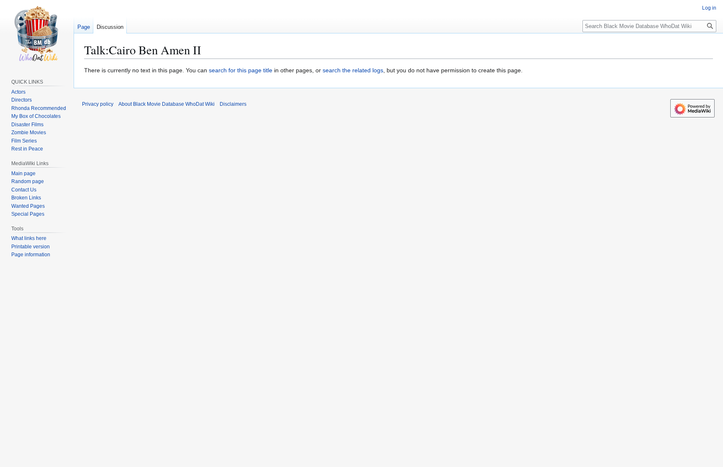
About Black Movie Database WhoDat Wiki (166, 104)
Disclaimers (233, 104)
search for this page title (240, 70)
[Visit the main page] (36, 33)
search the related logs (353, 70)
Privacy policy (97, 104)
